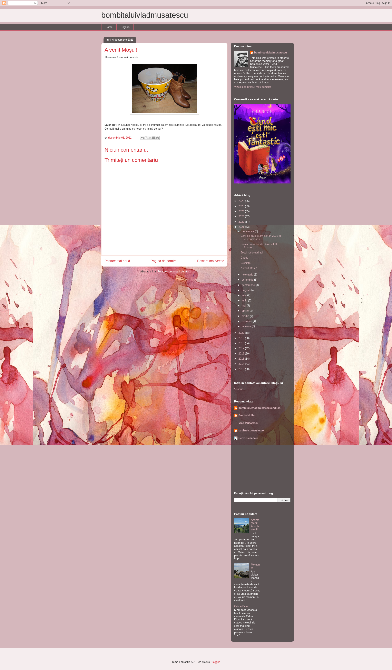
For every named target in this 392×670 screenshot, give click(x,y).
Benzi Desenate (248, 438)
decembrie (248, 231)
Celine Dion (241, 606)
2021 (241, 226)
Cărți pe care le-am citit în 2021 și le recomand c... (261, 237)
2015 (241, 358)
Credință (246, 262)
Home (109, 27)
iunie (245, 300)
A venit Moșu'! (249, 268)
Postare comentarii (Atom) (172, 271)
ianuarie (247, 326)
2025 (241, 206)
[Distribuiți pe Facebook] (154, 138)
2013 (241, 369)
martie (246, 316)
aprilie (245, 310)
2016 (241, 353)
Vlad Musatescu (248, 422)
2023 (241, 216)
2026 (241, 200)
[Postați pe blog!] (146, 138)
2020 (241, 332)
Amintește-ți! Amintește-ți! (255, 524)
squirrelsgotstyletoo (251, 430)
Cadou (244, 257)
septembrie (249, 285)
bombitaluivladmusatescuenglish (259, 407)
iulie (244, 295)
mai (244, 305)
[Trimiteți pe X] (150, 138)
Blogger (215, 661)
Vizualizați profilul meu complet (252, 86)
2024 (241, 211)
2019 (241, 338)
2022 (241, 221)
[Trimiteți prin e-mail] (142, 138)
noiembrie (248, 274)
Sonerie (238, 389)
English (125, 27)
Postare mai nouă (117, 261)
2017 (241, 348)
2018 (241, 343)
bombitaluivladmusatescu (144, 15)
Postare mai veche (210, 261)
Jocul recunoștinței (252, 252)
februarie (247, 321)
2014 (241, 363)
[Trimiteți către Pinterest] (158, 138)
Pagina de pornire (164, 261)
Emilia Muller (246, 415)
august (246, 290)
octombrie (248, 279)
